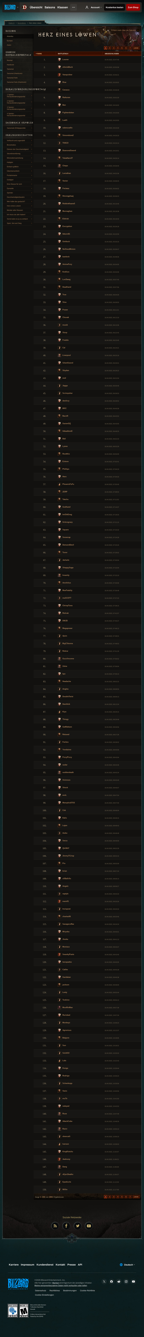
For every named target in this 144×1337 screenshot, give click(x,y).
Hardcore (10, 65)
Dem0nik (66, 704)
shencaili (66, 1136)
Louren (65, 59)
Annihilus (66, 583)
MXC (64, 408)
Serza (64, 841)
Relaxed (65, 734)
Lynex (65, 446)
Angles (65, 689)
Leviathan (66, 173)
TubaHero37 (67, 158)
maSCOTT (66, 598)
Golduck (66, 241)
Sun (64, 1045)
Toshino (65, 1000)
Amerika (10, 36)
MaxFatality (67, 590)
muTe (64, 1098)
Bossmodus (11, 145)
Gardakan (66, 977)
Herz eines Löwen (14, 206)
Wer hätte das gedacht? (16, 202)
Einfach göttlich (13, 167)
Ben (64, 105)
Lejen (64, 825)
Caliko (65, 969)
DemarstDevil (68, 545)
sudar (64, 765)
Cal (63, 348)
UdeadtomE (67, 431)
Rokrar (65, 651)
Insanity (65, 575)
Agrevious (66, 1030)
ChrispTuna (67, 605)
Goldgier (10, 180)
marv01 (65, 901)
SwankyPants (68, 954)
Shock (65, 787)
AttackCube (67, 1121)
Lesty (64, 992)
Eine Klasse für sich (14, 184)
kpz (64, 674)
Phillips (65, 469)
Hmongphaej (68, 196)
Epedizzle (66, 1182)
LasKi (64, 120)
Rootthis (66, 454)
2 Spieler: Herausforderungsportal (16, 102)
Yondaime (66, 750)
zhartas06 (66, 916)
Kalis (64, 818)
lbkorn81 (66, 234)
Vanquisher (67, 75)
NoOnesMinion (68, 249)
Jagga (65, 386)
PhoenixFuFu (68, 484)
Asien (9, 45)
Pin (63, 863)
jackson (65, 985)
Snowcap (66, 537)
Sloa (64, 302)
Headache (66, 681)
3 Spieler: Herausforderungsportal (16, 108)
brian (64, 871)
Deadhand (66, 287)
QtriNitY (65, 848)
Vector (65, 181)
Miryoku (65, 932)
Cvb (64, 810)
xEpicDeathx (67, 1174)
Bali (64, 439)
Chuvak (65, 317)
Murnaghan (67, 211)
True (64, 295)
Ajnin (64, 636)
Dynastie (10, 188)
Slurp (64, 332)
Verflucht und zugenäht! (16, 141)
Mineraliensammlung (15, 158)
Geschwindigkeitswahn (16, 197)
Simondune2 (68, 135)
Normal (10, 60)
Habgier (10, 162)
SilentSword (67, 363)
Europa (10, 41)
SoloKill (65, 1053)
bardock (65, 257)
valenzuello (67, 128)
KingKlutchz (67, 1151)
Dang (64, 1167)
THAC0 (65, 143)
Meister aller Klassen (15, 210)
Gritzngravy (67, 522)
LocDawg (66, 279)
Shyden (65, 370)
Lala (64, 1060)
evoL (64, 795)
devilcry (65, 401)
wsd (64, 378)
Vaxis (64, 1091)
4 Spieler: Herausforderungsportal (16, 115)
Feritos (65, 742)
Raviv (64, 1129)
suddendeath (68, 772)
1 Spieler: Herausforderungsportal (16, 96)
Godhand (66, 507)
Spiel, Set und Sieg (14, 223)
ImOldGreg (67, 514)
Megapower (67, 628)
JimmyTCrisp (68, 856)
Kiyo (64, 712)
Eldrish (65, 219)
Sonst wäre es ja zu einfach (17, 219)
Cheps (65, 166)
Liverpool (66, 355)
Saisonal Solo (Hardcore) (16, 82)
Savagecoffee (68, 924)
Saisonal (10, 69)
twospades (67, 962)
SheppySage (67, 568)
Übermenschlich (13, 171)
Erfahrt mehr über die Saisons (123, 30)
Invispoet (66, 909)
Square (65, 530)
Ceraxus (65, 90)
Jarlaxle (65, 560)
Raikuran (66, 97)
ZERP (64, 492)
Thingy (65, 719)
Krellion (65, 272)
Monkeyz (66, 1023)
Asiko (64, 833)
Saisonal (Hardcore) (14, 73)
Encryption (67, 226)
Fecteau (65, 188)
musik (65, 325)
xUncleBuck (67, 67)
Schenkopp (67, 1083)
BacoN (65, 416)
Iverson (65, 1144)
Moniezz (66, 947)
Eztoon (65, 461)
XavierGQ (66, 423)
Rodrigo (65, 1076)
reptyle (65, 894)
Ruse (64, 1114)
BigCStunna (67, 643)
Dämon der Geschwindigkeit (18, 149)
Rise (64, 82)
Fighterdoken (68, 113)
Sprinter (10, 193)
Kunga (65, 1068)
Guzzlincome (68, 659)
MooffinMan (67, 1007)
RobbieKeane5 (68, 204)
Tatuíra (65, 499)
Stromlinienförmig (13, 154)
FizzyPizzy (67, 757)
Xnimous (66, 780)
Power (65, 310)
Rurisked (66, 1015)
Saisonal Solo (12, 78)
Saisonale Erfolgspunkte (16, 128)
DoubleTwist (67, 696)
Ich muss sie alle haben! (16, 215)
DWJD (65, 621)
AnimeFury (67, 264)
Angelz (65, 886)
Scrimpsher (67, 393)
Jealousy (66, 1159)
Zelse (64, 666)
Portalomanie (12, 175)
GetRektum (67, 727)
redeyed (65, 1106)
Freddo (65, 340)
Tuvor (64, 552)
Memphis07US (68, 803)
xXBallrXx (66, 878)
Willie (64, 1189)
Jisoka (65, 939)
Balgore (65, 1038)
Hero (64, 477)
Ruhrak (65, 613)
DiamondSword (69, 150)
